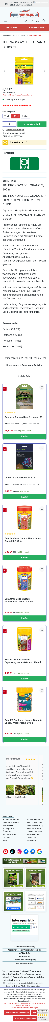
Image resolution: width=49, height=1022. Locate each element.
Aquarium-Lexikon (11, 819)
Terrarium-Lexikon (11, 822)
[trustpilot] (24, 925)
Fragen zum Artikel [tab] (31, 365)
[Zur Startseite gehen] (24, 13)
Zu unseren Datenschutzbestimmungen (24, 1008)
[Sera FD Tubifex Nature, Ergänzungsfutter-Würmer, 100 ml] (24, 639)
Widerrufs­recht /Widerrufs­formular (24, 950)
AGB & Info (24, 953)
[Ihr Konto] (37, 20)
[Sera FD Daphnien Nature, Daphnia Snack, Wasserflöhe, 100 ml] (24, 699)
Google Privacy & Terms (24, 1005)
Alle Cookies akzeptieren (25, 1018)
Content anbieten (34, 831)
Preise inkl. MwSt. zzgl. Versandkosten (18, 95)
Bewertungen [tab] (12, 365)
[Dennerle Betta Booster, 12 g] (24, 457)
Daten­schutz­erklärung (24, 947)
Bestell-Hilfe (8, 825)
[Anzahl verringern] (4, 124)
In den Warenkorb (32, 124)
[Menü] (6, 20)
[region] (24, 71)
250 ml (25, 116)
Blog (5, 840)
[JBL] (24, 163)
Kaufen (24, 436)
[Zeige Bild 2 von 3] (24, 83)
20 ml (6, 116)
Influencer (31, 837)
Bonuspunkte (8, 828)
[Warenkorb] (43, 20)
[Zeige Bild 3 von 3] (29, 83)
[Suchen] (25, 20)
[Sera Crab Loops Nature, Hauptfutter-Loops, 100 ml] (24, 578)
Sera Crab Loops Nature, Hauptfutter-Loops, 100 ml (19, 600)
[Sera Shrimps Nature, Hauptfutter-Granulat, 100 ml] (24, 518)
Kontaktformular (34, 834)
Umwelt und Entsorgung (24, 960)
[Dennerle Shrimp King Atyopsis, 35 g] (24, 396)
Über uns (7, 831)
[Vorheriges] (4, 71)
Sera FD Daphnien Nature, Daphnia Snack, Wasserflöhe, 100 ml (23, 721)
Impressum (24, 956)
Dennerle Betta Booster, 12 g (20, 477)
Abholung (31, 840)
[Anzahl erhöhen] (14, 124)
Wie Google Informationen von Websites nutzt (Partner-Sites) (24, 1003)
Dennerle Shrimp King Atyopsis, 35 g (24, 417)
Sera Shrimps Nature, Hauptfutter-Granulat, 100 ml (23, 539)
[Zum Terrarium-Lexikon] (35, 878)
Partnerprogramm (35, 819)
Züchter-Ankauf (34, 828)
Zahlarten (7, 837)
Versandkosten (9, 834)
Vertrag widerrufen (24, 963)
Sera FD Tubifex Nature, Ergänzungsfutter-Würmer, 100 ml (23, 661)
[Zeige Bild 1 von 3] (20, 83)
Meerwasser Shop (35, 825)
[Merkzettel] (31, 20)
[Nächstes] (44, 71)
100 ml (16, 116)
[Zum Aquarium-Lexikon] (13, 878)
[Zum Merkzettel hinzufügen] (41, 387)
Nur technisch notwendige (17, 1012)
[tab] (24, 181)
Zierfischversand (34, 822)
